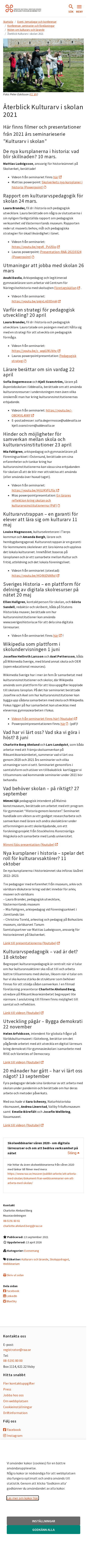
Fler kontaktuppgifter (19, 1383)
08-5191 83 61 (11, 1221)
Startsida (8, 21)
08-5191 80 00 (13, 1360)
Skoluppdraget (59, 1259)
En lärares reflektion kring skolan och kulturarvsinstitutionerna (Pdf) (41, 500)
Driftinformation (15, 1413)
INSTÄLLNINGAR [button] (43, 1521)
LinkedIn (11, 1296)
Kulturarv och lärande (35, 1259)
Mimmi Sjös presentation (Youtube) (28, 844)
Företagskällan (65, 288)
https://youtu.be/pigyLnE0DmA (34, 301)
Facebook (12, 1291)
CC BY (33, 94)
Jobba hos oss (13, 1395)
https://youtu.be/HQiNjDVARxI (34, 575)
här (55, 177)
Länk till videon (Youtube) (21, 1013)
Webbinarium (11, 1264)
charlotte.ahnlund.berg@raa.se (22, 1226)
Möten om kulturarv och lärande (25, 29)
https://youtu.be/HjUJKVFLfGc (34, 490)
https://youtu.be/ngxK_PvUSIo (34, 247)
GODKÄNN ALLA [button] (43, 1529)
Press (7, 1389)
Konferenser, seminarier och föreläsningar (30, 25)
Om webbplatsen (15, 1401)
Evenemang (31, 1251)
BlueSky (11, 1301)
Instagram (14, 1435)
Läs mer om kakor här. (22, 1498)
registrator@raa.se (17, 1350)
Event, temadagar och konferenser (36, 21)
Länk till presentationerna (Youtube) (29, 943)
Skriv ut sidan (15, 1275)
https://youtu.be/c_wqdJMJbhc (34, 351)
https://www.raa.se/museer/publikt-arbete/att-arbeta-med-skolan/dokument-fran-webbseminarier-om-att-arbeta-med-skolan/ (42, 1178)
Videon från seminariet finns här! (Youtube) (42, 718)
